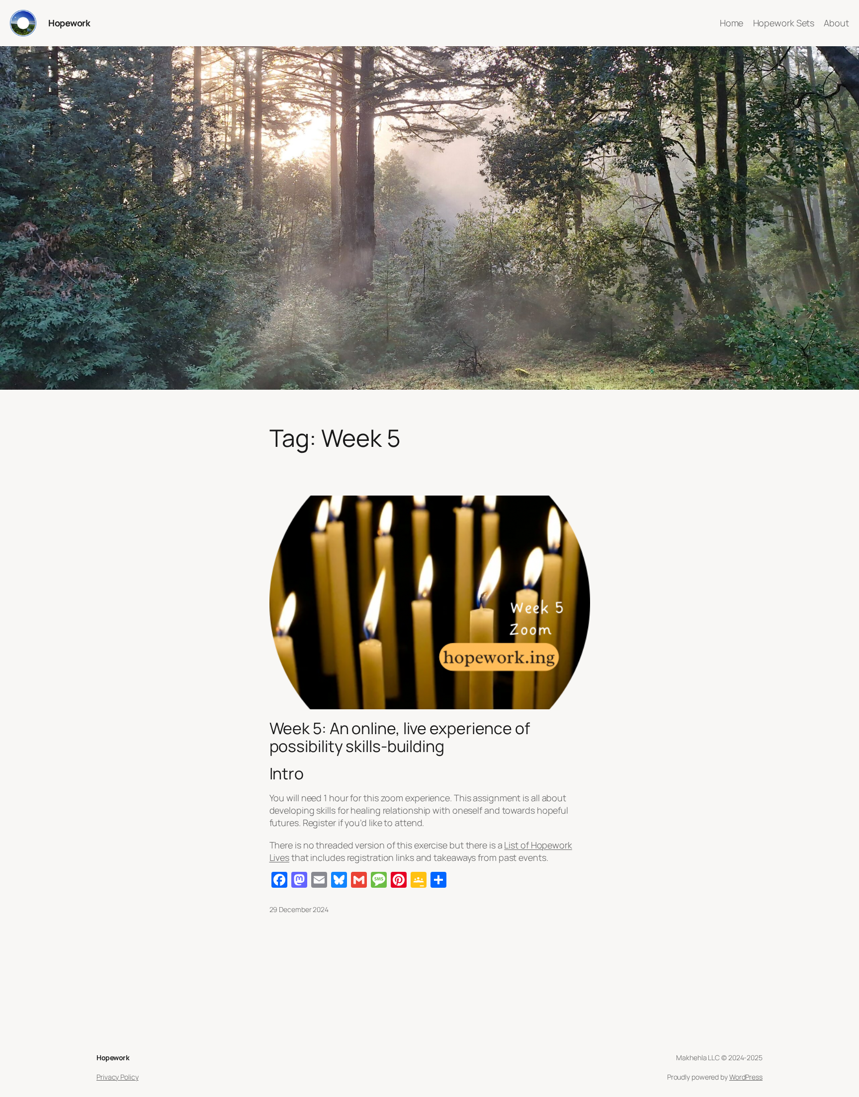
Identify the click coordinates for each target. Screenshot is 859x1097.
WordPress (746, 1077)
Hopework (69, 23)
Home (732, 23)
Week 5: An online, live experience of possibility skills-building (399, 737)
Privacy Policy (117, 1077)
